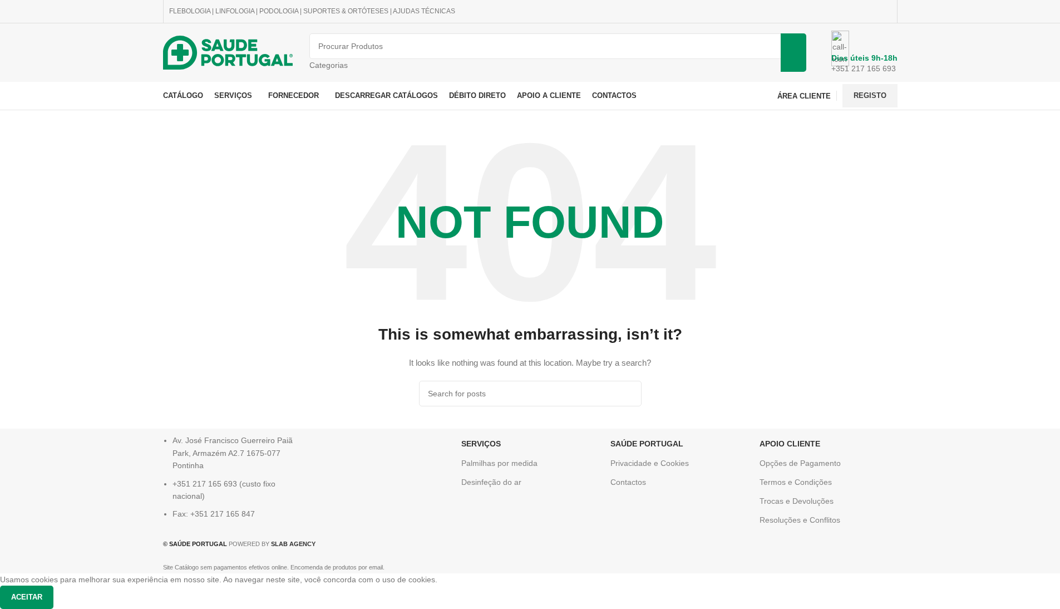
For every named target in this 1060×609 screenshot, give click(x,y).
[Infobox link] (530, 55)
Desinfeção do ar (491, 482)
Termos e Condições (796, 482)
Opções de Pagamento (800, 463)
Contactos (628, 482)
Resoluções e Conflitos (800, 519)
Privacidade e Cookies (649, 463)
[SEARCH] (629, 393)
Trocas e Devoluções (797, 501)
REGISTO (870, 95)
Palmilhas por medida (499, 463)
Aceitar (26, 597)
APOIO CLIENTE (790, 443)
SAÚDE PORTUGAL (646, 443)
